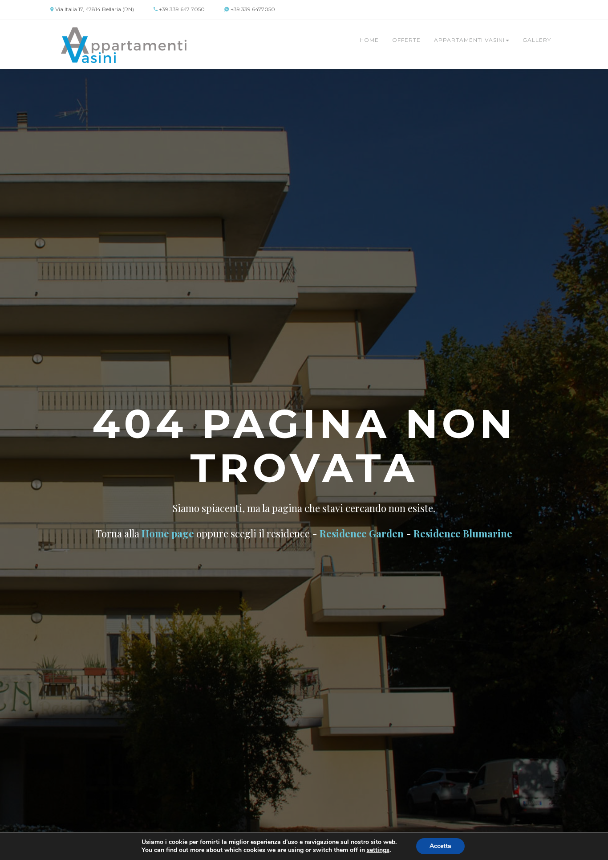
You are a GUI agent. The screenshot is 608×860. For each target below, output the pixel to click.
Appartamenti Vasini (469, 40)
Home (369, 40)
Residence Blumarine (462, 533)
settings (378, 850)
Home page (168, 533)
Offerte (406, 40)
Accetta (440, 846)
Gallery (537, 40)
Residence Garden (362, 533)
